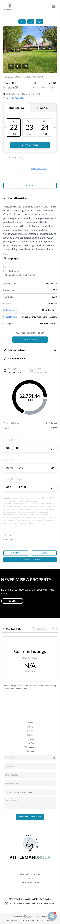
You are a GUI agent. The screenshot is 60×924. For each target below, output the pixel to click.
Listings (30, 727)
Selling (30, 735)
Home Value (30, 743)
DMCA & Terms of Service (32, 920)
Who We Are (30, 747)
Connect (30, 751)
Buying (30, 731)
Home (30, 723)
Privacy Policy (12, 920)
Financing (30, 739)
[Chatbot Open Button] (52, 916)
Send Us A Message (30, 816)
